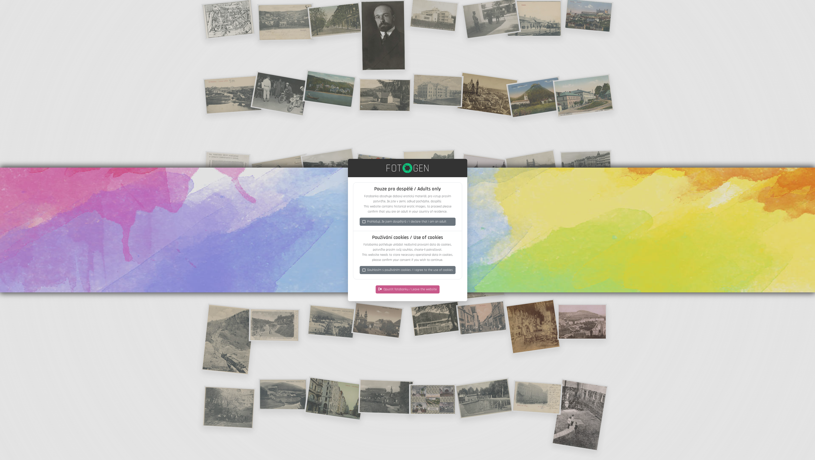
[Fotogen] (407, 168)
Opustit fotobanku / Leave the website (410, 289)
